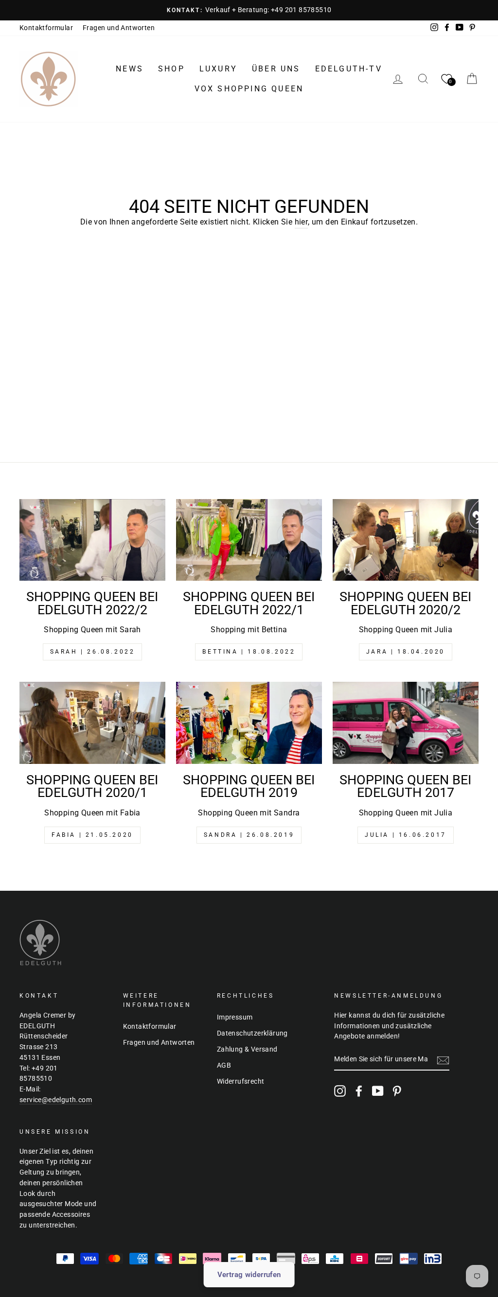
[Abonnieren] (443, 1060)
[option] (249, 10)
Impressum (235, 1017)
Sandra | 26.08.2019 (249, 834)
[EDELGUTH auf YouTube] (378, 1091)
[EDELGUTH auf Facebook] (359, 1091)
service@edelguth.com (55, 1100)
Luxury (218, 68)
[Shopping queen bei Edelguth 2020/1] (92, 723)
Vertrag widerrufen (249, 1274)
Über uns (276, 68)
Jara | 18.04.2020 (405, 651)
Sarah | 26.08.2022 (92, 651)
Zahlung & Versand (247, 1049)
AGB (224, 1065)
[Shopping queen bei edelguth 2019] (249, 723)
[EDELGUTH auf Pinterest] (397, 1091)
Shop (171, 68)
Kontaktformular (46, 28)
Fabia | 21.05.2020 (92, 834)
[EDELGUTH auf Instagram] (340, 1091)
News (129, 68)
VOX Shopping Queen (249, 88)
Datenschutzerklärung (252, 1033)
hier (301, 221)
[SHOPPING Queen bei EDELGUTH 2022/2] (92, 540)
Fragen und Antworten (119, 28)
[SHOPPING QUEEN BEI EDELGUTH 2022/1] (249, 540)
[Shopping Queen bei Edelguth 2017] (406, 723)
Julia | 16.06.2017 (405, 834)
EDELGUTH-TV (348, 68)
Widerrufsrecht (241, 1081)
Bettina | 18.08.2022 (248, 651)
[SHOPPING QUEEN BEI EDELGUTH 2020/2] (406, 540)
